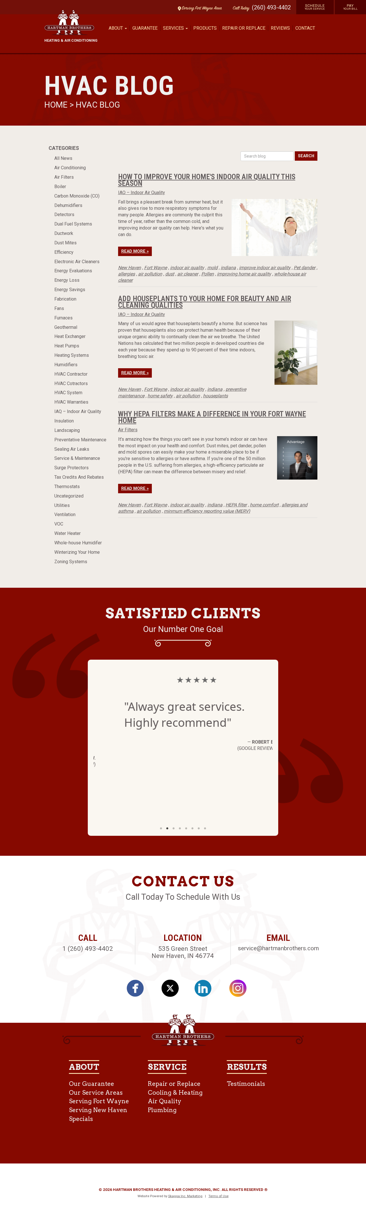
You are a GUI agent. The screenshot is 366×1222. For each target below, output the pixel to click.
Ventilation (64, 514)
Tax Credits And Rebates (79, 477)
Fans (59, 308)
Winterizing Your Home (77, 552)
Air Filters (64, 177)
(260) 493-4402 (271, 7)
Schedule (315, 6)
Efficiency (63, 252)
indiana (228, 267)
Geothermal (65, 327)
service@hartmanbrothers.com (278, 948)
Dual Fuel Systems (73, 224)
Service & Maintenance (77, 458)
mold (212, 267)
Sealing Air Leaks (71, 449)
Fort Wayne (155, 267)
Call (239, 8)
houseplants (215, 395)
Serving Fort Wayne (99, 1101)
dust (169, 274)
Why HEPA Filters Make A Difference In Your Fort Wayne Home (212, 417)
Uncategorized (68, 496)
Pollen (207, 274)
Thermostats (67, 486)
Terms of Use (218, 1196)
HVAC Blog (98, 105)
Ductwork (63, 233)
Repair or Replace (243, 28)
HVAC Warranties (71, 402)
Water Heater (67, 533)
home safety (160, 395)
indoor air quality (187, 267)
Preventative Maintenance (80, 439)
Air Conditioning (70, 167)
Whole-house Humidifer (78, 542)
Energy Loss (66, 280)
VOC (58, 524)
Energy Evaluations (73, 270)
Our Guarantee (91, 1083)
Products (205, 28)
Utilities (62, 505)
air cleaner (187, 274)
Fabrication (65, 299)
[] (206, 990)
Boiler (60, 186)
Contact (305, 28)
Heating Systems (71, 355)
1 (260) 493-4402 (87, 948)
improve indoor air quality (265, 267)
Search (306, 156)
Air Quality (164, 1101)
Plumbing (162, 1110)
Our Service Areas (96, 1092)
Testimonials (246, 1083)
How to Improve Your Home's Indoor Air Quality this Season (206, 180)
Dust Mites (65, 242)
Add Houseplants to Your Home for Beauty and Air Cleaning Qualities (204, 301)
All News (63, 158)
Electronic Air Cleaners (77, 261)
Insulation (64, 421)
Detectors (64, 214)
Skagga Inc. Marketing (185, 1196)
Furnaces (63, 318)
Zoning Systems (70, 561)
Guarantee (145, 28)
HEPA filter (236, 505)
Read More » (135, 251)
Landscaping (67, 430)
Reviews (280, 28)
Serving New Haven (98, 1110)
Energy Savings (69, 289)
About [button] (116, 28)
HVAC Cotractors (71, 383)
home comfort (264, 505)
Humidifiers (65, 364)
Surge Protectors (71, 467)
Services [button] (174, 28)
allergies (126, 274)
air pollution (150, 274)
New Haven (129, 267)
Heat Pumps (66, 346)
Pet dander (304, 267)
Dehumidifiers (68, 205)
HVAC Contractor (70, 374)
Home (56, 105)
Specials (81, 1118)
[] (138, 990)
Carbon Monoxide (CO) (77, 196)
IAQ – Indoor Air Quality (77, 411)
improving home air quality (244, 274)
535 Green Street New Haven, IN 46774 (183, 952)
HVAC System (68, 392)
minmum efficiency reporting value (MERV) (207, 511)
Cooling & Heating (175, 1092)
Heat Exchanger (69, 336)
